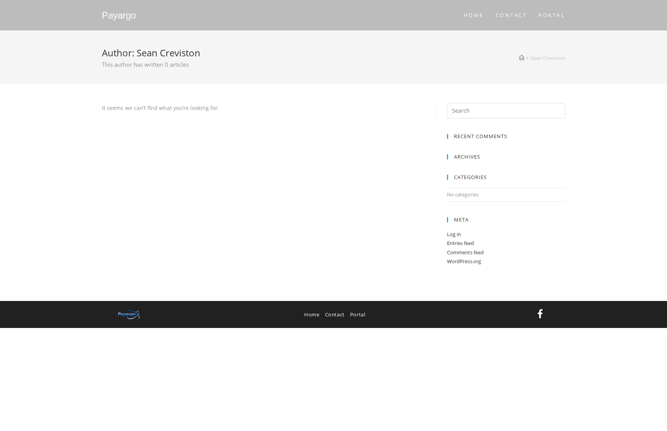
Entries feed (460, 243)
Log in (454, 234)
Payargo (119, 15)
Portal (358, 314)
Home (311, 314)
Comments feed (465, 252)
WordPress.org (464, 261)
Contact (335, 314)
